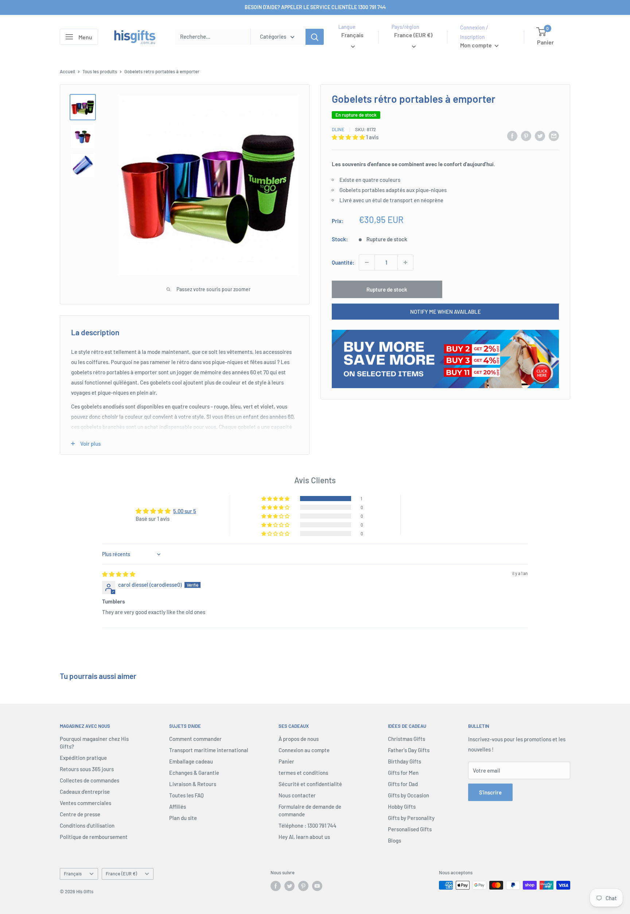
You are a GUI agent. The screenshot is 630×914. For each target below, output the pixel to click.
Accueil (67, 71)
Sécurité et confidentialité (310, 784)
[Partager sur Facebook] (512, 135)
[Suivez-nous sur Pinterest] (303, 886)
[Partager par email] (554, 135)
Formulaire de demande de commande (310, 810)
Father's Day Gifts (408, 750)
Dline (338, 129)
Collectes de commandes (89, 780)
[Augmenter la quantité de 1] (405, 262)
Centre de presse (80, 814)
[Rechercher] (315, 37)
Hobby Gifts (402, 806)
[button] (349, 137)
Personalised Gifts (410, 829)
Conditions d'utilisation (87, 825)
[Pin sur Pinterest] (526, 135)
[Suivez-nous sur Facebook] (276, 886)
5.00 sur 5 (184, 511)
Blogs (394, 840)
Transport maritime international (208, 750)
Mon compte (476, 45)
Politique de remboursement (94, 836)
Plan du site (183, 818)
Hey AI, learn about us (304, 836)
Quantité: (343, 262)
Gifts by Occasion (408, 795)
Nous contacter (297, 795)
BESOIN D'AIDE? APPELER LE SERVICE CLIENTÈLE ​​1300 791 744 (315, 7)
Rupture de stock (386, 289)
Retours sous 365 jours (87, 769)
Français (73, 873)
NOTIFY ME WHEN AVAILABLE (445, 311)
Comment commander (195, 738)
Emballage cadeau (191, 761)
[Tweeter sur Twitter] (540, 135)
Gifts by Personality (411, 818)
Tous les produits (99, 71)
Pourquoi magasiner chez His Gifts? (94, 742)
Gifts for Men (403, 772)
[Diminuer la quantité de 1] (366, 262)
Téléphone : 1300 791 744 (308, 825)
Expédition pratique (83, 757)
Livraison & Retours (192, 784)
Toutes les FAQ (186, 795)
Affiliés (177, 806)
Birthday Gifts (404, 761)
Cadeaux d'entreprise (85, 791)
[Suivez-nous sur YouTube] (317, 886)
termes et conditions (303, 772)
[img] (118, 574)
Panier (286, 761)
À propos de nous (299, 738)
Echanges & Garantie (194, 772)
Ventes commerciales (85, 803)
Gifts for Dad (403, 784)
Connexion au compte (304, 750)
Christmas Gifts (406, 738)
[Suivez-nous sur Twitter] (289, 886)
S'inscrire (490, 792)
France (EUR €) (121, 873)
